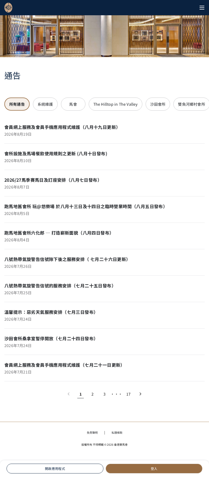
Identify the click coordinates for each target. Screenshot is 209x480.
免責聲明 (92, 432)
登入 (154, 468)
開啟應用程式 (55, 468)
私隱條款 (117, 432)
